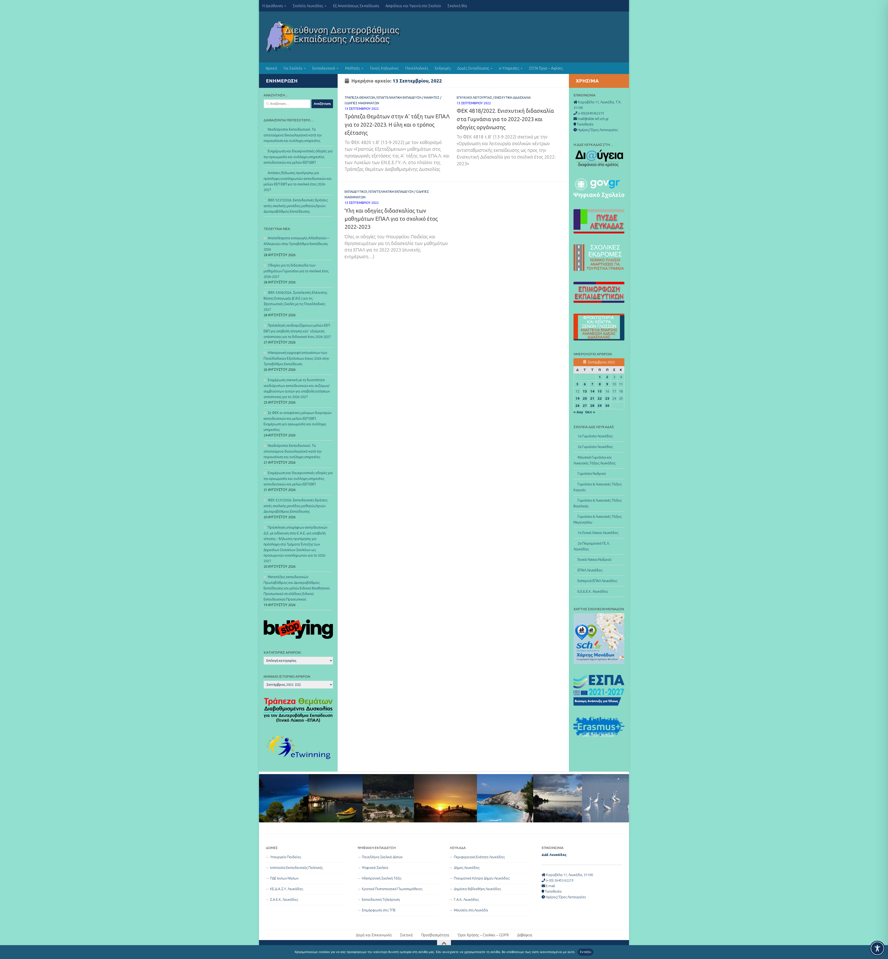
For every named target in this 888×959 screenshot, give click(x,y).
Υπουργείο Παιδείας (285, 857)
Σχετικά (406, 935)
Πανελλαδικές (416, 68)
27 (585, 405)
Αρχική (271, 68)
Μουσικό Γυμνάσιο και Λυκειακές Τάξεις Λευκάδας (595, 460)
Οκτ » (590, 412)
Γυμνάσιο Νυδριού (592, 473)
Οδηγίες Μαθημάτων (362, 103)
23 (607, 398)
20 (585, 398)
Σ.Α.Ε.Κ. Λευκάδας (284, 899)
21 (592, 398)
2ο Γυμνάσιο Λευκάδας (595, 447)
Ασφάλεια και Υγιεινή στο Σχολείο (413, 6)
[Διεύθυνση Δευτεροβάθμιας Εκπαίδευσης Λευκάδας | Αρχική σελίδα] (333, 37)
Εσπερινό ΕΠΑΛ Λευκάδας (597, 581)
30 (607, 405)
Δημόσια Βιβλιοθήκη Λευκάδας (477, 889)
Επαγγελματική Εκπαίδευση (399, 97)
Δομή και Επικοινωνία (374, 935)
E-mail (550, 886)
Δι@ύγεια (524, 935)
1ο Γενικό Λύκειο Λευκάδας (598, 533)
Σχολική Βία (457, 6)
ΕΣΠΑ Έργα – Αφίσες (546, 68)
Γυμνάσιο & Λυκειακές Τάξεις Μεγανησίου (598, 519)
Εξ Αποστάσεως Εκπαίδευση (356, 6)
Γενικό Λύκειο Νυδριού (594, 559)
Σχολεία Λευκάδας (308, 6)
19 (577, 398)
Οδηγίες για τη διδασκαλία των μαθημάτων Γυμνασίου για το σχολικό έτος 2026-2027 (296, 271)
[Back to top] (444, 943)
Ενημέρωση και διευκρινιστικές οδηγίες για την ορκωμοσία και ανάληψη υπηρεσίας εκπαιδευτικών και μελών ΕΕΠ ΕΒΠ (298, 156)
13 (585, 391)
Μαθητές (352, 68)
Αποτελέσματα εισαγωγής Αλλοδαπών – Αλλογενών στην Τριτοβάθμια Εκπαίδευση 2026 (296, 243)
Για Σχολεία (293, 68)
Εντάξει (585, 952)
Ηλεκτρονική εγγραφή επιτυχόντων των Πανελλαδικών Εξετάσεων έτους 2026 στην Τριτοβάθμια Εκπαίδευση (296, 358)
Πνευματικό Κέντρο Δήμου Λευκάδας (482, 878)
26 (577, 405)
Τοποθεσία (553, 891)
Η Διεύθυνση (272, 6)
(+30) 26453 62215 (559, 880)
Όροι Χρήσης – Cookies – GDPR (483, 935)
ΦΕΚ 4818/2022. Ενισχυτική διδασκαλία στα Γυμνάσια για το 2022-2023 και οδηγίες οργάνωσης (505, 119)
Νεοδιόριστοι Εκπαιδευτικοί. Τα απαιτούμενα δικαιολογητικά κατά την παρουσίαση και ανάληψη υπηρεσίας (293, 135)
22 (600, 398)
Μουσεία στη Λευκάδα (471, 910)
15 (600, 391)
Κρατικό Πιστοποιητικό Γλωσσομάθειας (392, 889)
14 (592, 391)
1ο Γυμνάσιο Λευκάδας (595, 436)
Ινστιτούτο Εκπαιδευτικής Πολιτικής (296, 868)
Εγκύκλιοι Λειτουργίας (474, 97)
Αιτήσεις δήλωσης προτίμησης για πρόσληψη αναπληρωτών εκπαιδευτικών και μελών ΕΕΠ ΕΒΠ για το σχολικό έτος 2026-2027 (298, 181)
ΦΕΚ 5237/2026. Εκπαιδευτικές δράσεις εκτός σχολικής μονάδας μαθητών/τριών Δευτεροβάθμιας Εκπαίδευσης (296, 205)
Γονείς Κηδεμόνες (384, 68)
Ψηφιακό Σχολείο (375, 868)
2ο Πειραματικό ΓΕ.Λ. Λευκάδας (592, 546)
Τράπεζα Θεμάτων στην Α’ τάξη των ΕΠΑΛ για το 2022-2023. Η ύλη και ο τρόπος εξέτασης (397, 124)
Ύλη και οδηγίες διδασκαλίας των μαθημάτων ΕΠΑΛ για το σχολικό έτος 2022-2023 (391, 219)
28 (592, 405)
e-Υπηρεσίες (509, 68)
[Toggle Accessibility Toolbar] (877, 948)
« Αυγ (578, 412)
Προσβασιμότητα (435, 935)
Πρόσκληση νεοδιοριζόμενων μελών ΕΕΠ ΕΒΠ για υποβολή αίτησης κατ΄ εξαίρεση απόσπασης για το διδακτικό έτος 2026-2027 (297, 331)
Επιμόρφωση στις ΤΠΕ (379, 910)
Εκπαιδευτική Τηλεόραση (381, 899)
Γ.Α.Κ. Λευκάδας (466, 899)
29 (600, 405)
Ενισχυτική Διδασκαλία (513, 97)
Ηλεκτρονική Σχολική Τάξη (381, 878)
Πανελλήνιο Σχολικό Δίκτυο (382, 857)
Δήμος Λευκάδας (467, 868)
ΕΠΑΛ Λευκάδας (590, 570)
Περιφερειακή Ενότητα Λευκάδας (479, 857)
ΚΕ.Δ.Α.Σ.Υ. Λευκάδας (286, 889)
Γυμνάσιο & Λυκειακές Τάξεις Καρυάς (598, 487)
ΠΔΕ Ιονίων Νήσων (284, 878)
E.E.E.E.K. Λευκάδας (593, 591)
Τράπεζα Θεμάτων (360, 97)
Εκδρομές (443, 68)
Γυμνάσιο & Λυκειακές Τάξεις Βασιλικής (598, 503)
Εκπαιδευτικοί (323, 68)
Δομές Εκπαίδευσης (473, 68)
